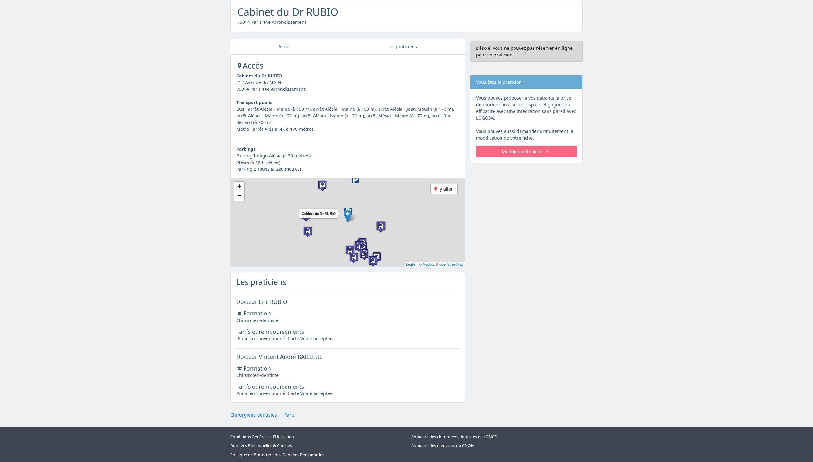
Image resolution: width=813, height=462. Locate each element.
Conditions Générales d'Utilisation (262, 436)
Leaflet (411, 264)
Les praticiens (402, 46)
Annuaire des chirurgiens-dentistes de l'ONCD (454, 436)
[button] (348, 215)
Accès (285, 46)
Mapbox (429, 264)
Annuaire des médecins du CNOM (442, 445)
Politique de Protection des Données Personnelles (277, 455)
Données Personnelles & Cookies (261, 445)
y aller (446, 189)
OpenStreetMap (451, 264)
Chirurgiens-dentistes (253, 415)
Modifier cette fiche (522, 151)
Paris (289, 415)
